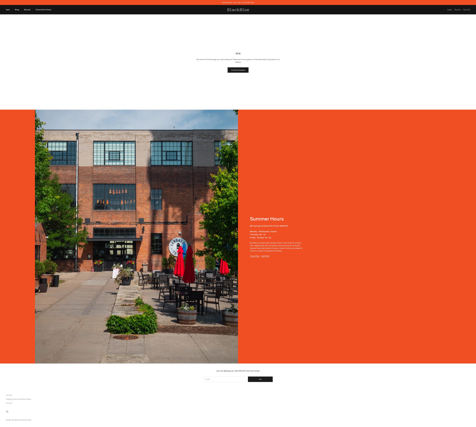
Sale (8, 10)
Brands (27, 10)
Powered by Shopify (25, 420)
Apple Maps (265, 256)
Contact (9, 395)
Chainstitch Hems (43, 10)
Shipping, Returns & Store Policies (18, 399)
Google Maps (254, 256)
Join (260, 379)
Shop (17, 10)
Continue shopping (238, 70)
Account (9, 403)
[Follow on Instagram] (7, 411)
